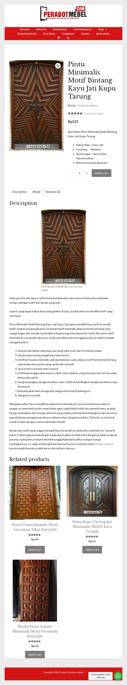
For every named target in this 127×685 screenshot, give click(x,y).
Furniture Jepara (87, 105)
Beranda (24, 29)
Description (19, 191)
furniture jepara (103, 444)
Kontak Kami (60, 29)
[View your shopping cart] (58, 38)
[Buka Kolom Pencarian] (68, 38)
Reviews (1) (53, 191)
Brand (36, 191)
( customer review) (93, 113)
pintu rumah (102, 33)
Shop (101, 29)
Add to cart (101, 173)
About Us (41, 29)
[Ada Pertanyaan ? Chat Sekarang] (118, 676)
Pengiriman (68, 33)
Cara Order (49, 33)
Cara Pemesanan (82, 29)
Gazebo (85, 33)
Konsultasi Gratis (27, 33)
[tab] (19, 191)
